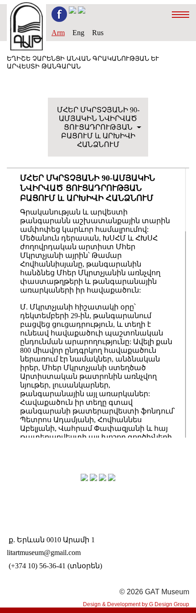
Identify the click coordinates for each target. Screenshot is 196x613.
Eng (78, 33)
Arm (58, 33)
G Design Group (169, 604)
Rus (97, 33)
